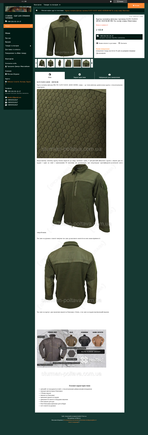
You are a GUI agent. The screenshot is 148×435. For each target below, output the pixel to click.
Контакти (37, 5)
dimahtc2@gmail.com (14, 97)
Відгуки (8, 42)
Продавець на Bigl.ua (74, 418)
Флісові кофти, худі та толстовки (52, 10)
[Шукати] (31, 26)
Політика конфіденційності (88, 420)
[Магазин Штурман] (18, 9)
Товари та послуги (51, 5)
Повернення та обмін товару (15, 53)
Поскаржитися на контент (71, 420)
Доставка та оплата (12, 49)
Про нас (8, 38)
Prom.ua (84, 416)
